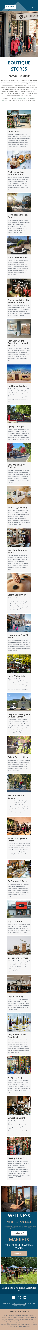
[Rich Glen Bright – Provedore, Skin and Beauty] (19, 328)
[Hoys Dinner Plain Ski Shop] (19, 622)
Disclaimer (22, 1305)
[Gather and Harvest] (19, 945)
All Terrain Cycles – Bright (17, 839)
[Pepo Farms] (19, 119)
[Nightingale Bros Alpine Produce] (19, 159)
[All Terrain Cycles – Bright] (19, 826)
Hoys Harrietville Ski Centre (18, 215)
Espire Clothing (15, 996)
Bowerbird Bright (16, 1117)
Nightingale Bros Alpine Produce (16, 173)
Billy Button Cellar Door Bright (17, 1035)
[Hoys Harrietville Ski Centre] (19, 202)
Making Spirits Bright (18, 1158)
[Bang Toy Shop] (19, 1065)
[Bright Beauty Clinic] (19, 582)
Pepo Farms (14, 131)
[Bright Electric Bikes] (19, 744)
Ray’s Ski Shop (15, 921)
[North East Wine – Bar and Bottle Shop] (19, 287)
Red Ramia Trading (17, 385)
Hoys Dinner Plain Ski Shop (18, 636)
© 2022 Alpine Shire (9, 1303)
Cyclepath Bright (16, 426)
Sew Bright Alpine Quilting (16, 465)
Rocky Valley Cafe (16, 676)
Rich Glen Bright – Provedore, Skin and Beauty (18, 343)
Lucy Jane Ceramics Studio (17, 551)
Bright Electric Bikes (18, 757)
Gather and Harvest (18, 957)
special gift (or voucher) (20, 98)
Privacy (15, 1305)
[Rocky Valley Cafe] (19, 663)
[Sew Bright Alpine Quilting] (19, 452)
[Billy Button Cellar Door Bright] (19, 1022)
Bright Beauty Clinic (17, 594)
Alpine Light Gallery (17, 507)
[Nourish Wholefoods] (19, 245)
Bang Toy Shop (15, 1077)
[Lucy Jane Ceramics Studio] (19, 537)
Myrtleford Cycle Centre (16, 796)
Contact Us (20, 1303)
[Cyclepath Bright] (19, 414)
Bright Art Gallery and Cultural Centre (19, 715)
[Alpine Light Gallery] (19, 495)
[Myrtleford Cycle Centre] (19, 783)
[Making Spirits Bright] (19, 1146)
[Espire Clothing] (19, 984)
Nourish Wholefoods (18, 257)
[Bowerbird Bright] (19, 1105)
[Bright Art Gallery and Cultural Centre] (19, 702)
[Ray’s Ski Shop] (19, 909)
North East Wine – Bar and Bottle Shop (19, 301)
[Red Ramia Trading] (19, 373)
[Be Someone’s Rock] (19, 868)
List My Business (30, 1303)
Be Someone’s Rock (17, 881)
